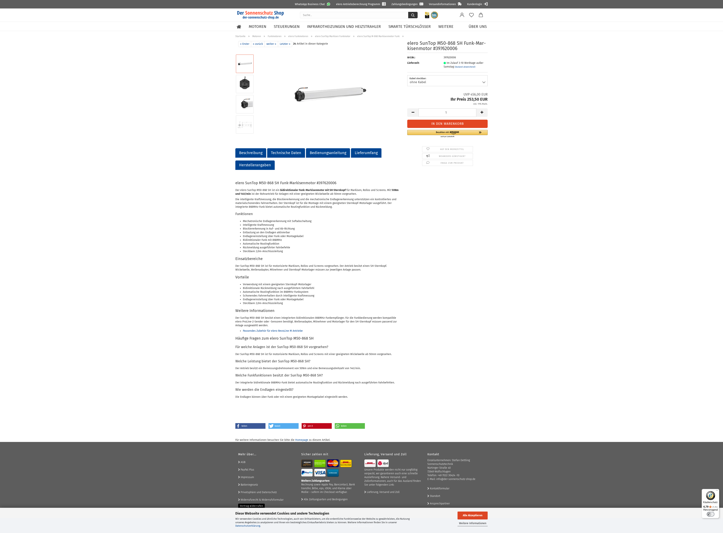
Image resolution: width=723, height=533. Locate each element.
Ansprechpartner (439, 503)
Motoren (257, 26)
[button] (462, 15)
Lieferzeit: (413, 63)
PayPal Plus (247, 469)
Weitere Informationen (472, 523)
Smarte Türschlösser (409, 26)
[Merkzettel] (471, 15)
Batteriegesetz (249, 484)
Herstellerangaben (255, 165)
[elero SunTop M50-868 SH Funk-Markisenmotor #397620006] (329, 94)
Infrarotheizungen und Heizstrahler (344, 26)
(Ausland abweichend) (465, 67)
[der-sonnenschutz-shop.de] (260, 15)
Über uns (478, 26)
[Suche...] (413, 15)
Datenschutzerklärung (247, 525)
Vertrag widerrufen (251, 506)
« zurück (258, 44)
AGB (242, 462)
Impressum (247, 477)
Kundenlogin (474, 4)
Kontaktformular (439, 488)
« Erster (244, 44)
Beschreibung (250, 153)
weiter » (271, 44)
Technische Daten (286, 153)
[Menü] (717, 491)
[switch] (710, 514)
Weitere (445, 26)
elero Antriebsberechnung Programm (358, 4)
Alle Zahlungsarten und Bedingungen (325, 499)
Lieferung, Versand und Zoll (383, 492)
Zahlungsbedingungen (404, 4)
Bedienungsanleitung (328, 153)
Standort (434, 496)
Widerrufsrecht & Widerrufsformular (262, 499)
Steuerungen (287, 26)
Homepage (301, 440)
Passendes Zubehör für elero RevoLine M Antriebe (273, 330)
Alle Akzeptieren (472, 515)
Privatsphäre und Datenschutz (258, 492)
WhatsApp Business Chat (310, 4)
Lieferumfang (366, 153)
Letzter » (285, 44)
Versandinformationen (442, 4)
